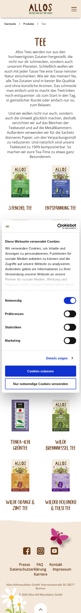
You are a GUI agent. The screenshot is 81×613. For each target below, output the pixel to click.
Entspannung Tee (60, 208)
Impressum (62, 569)
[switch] (70, 313)
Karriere (40, 574)
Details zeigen (57, 358)
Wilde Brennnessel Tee (61, 445)
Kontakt (55, 564)
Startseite (10, 24)
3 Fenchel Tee (20, 208)
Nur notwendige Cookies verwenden (40, 384)
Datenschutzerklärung (28, 569)
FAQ (40, 564)
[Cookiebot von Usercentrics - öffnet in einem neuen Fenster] (57, 226)
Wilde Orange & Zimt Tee (20, 505)
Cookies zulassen (40, 371)
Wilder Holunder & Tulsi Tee (60, 505)
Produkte (28, 24)
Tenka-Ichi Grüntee (20, 445)
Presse (24, 564)
